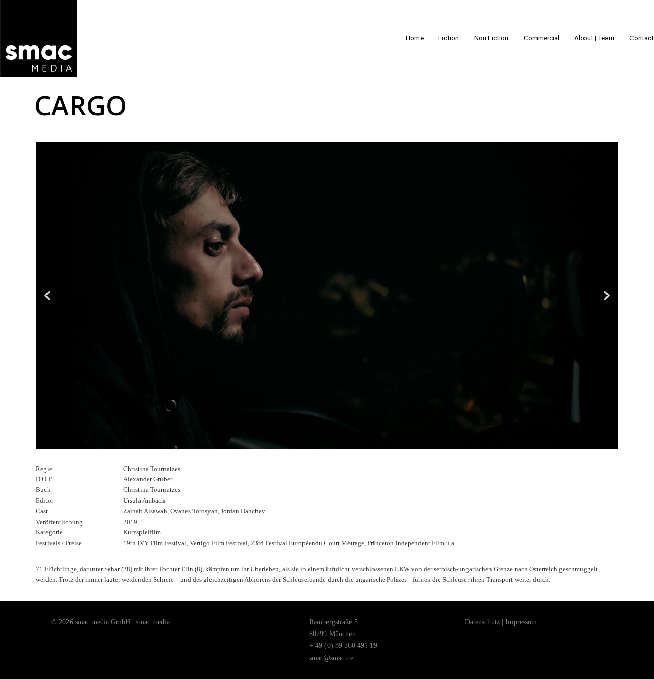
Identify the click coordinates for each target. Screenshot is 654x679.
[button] (317, 440)
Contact (641, 38)
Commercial (541, 38)
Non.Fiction (491, 38)
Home (415, 38)
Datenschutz (482, 622)
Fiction (448, 38)
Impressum (521, 622)
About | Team (594, 38)
